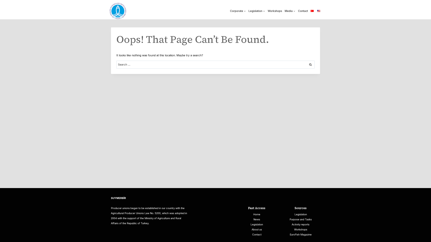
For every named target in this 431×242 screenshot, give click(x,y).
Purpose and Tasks (301, 219)
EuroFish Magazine (301, 234)
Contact (303, 11)
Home (256, 214)
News (256, 219)
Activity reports (300, 224)
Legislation (257, 224)
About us (257, 229)
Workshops (275, 11)
